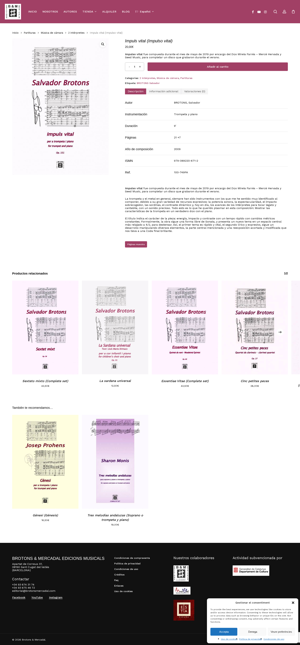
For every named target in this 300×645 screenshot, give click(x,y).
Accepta (224, 631)
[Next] (280, 332)
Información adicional (163, 91)
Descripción (135, 91)
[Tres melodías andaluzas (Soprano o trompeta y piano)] (115, 462)
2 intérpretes (76, 32)
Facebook (18, 597)
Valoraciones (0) (194, 91)
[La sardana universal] (115, 327)
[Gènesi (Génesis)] (45, 462)
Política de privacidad (250, 639)
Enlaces (118, 585)
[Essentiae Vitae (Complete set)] (185, 327)
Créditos (119, 574)
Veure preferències (281, 631)
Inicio (15, 32)
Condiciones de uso (274, 639)
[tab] (135, 91)
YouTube (37, 597)
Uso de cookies (229, 639)
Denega (252, 631)
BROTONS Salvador (148, 83)
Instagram (55, 597)
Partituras (30, 32)
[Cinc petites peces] (255, 327)
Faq (116, 580)
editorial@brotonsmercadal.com (33, 590)
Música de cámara (52, 32)
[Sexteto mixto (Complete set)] (45, 327)
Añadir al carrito (217, 66)
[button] (293, 602)
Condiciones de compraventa (132, 558)
